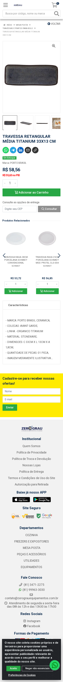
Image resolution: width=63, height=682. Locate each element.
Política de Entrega (31, 471)
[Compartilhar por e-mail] (28, 150)
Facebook (33, 626)
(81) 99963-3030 (34, 589)
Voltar (55, 23)
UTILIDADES (31, 560)
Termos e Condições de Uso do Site (31, 478)
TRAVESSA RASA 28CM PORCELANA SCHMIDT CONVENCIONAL (16, 260)
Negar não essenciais (37, 668)
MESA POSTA (31, 548)
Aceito (13, 668)
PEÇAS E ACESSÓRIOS (31, 554)
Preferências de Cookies (22, 675)
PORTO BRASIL (18, 163)
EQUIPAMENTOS (31, 567)
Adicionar (17, 291)
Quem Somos (31, 446)
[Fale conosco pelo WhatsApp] (55, 665)
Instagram (33, 621)
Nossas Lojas (32, 465)
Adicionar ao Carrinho (33, 192)
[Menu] (6, 5)
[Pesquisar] (56, 13)
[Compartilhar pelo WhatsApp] (6, 150)
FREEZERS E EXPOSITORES (31, 541)
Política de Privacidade (32, 452)
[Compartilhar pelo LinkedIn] (20, 150)
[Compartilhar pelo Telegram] (13, 150)
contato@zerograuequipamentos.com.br (31, 598)
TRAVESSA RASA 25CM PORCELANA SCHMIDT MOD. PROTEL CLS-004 (47, 260)
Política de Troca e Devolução (31, 459)
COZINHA (31, 535)
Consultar (50, 209)
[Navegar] (4, 255)
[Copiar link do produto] (35, 150)
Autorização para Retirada (31, 484)
